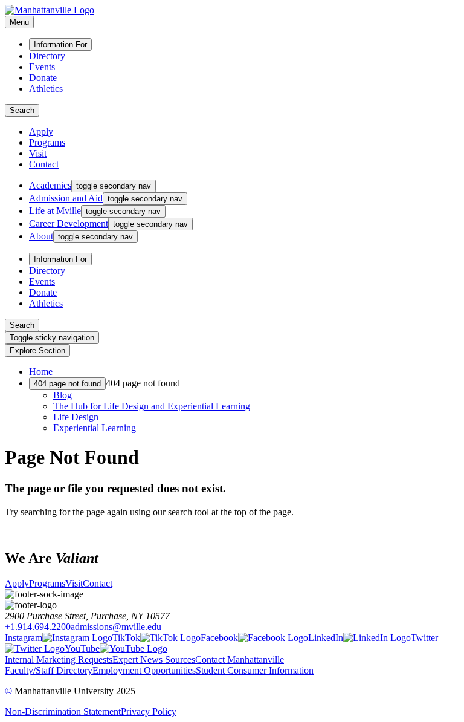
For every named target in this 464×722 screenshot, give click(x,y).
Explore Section (37, 350)
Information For (60, 44)
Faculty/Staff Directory (48, 670)
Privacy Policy (148, 711)
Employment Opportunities (144, 670)
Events (42, 67)
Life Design (75, 417)
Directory (47, 56)
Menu (19, 22)
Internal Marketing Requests (58, 659)
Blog (62, 395)
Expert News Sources (153, 659)
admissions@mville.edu (116, 627)
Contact (44, 164)
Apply (41, 131)
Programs (47, 142)
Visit (38, 153)
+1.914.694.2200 (38, 627)
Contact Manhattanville (239, 659)
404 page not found (67, 383)
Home (41, 371)
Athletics (46, 88)
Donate (43, 78)
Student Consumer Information (255, 670)
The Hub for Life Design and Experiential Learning (151, 406)
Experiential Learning (94, 428)
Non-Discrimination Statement (63, 711)
